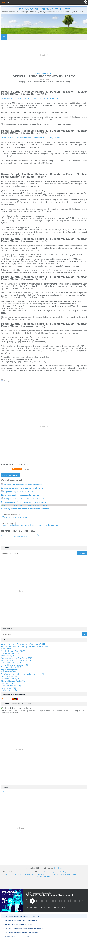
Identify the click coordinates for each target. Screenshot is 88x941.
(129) (22, 674)
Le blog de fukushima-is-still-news (44, 9)
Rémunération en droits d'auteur (35, 874)
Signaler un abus (10, 874)
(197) (9, 669)
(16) (8, 688)
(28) (11, 685)
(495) (15, 665)
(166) (10, 671)
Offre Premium (53, 874)
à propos (60, 907)
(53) (10, 678)
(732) (10, 653)
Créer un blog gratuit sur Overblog (55, 872)
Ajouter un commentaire (20, 536)
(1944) (23, 644)
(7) (9, 690)
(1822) (24, 646)
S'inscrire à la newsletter (10, 475)
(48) (13, 681)
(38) (7, 683)
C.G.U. (20, 874)
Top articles (72, 872)
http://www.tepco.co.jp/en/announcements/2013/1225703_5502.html (31, 137)
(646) (8, 655)
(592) (16, 658)
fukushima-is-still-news (20, 872)
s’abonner (33, 907)
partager (47, 907)
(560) (11, 662)
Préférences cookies (43, 877)
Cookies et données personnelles (70, 874)
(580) (16, 660)
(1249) (13, 651)
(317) (11, 667)
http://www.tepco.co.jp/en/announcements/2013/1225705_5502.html (31, 98)
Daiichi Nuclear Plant (44, 73)
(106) (9, 676)
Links (3, 791)
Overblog (58, 868)
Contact (80, 872)
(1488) (9, 648)
